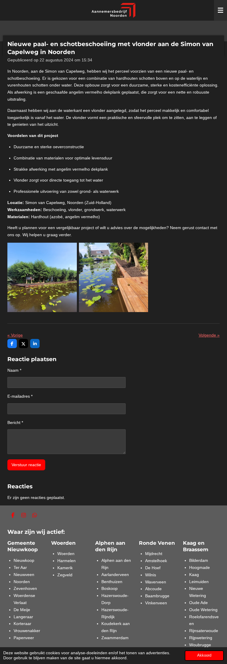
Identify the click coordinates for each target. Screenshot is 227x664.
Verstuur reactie (26, 464)
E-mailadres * (20, 396)
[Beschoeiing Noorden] (42, 277)
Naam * (14, 370)
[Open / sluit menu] (220, 10)
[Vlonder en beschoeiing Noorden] (113, 277)
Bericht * (15, 422)
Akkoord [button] (204, 655)
